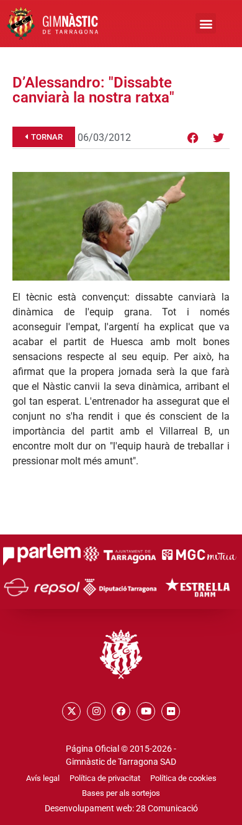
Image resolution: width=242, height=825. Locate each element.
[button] (205, 23)
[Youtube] (146, 711)
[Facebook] (193, 138)
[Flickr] (170, 711)
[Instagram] (96, 711)
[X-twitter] (71, 711)
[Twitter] (218, 138)
